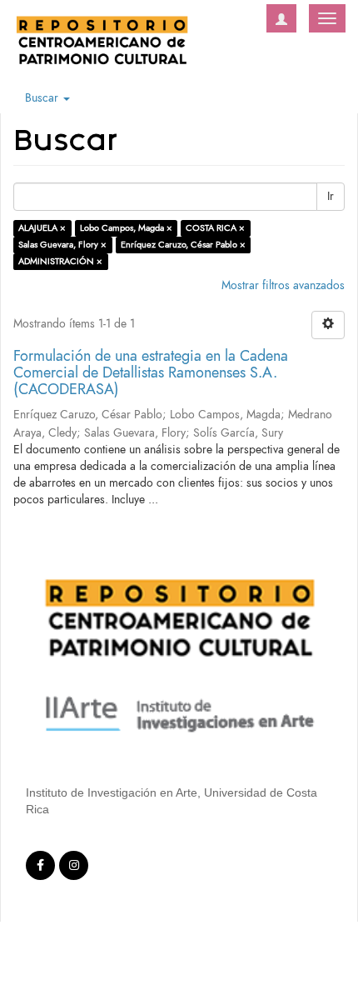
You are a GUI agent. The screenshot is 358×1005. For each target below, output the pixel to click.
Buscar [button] (43, 98)
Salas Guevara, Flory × (62, 244)
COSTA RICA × (215, 228)
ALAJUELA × (42, 228)
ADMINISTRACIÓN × (60, 261)
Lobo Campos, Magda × (126, 228)
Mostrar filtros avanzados (283, 285)
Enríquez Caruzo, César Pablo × (183, 244)
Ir (330, 196)
